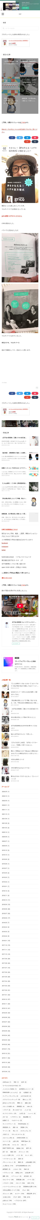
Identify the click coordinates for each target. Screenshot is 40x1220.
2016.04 (6, 1035)
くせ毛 (22, 1113)
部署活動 (20, 1179)
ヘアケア (6, 1110)
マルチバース (17, 1120)
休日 (30, 1183)
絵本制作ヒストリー (26, 1089)
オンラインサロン (9, 1113)
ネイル (15, 1145)
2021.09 (5, 818)
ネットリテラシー (9, 1124)
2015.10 (6, 1062)
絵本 (23, 1082)
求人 (15, 1131)
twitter (4, 550)
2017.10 (6, 954)
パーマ (30, 1179)
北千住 (6, 1145)
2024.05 (5, 791)
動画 (20, 1162)
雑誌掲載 (27, 1117)
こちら (23, 122)
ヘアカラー (8, 1183)
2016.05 (6, 1031)
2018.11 (5, 895)
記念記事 (29, 1173)
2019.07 (5, 868)
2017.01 (6, 995)
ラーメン (6, 1131)
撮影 (5, 1176)
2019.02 (5, 882)
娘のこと (27, 1099)
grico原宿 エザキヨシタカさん (12, 216)
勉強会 (20, 1148)
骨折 (16, 1082)
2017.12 (6, 945)
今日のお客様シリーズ (17, 759)
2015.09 (6, 1067)
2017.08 (6, 963)
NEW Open (25, 1141)
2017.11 (6, 949)
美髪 (13, 1152)
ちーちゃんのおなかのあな (12, 1085)
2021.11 (5, 809)
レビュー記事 (8, 1155)
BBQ (19, 1103)
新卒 (28, 1148)
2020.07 (5, 841)
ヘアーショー (16, 1176)
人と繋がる (8, 1165)
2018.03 (5, 931)
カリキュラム (26, 1131)
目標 (20, 1159)
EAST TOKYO (8, 1148)
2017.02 (6, 990)
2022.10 (5, 796)
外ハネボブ (17, 1110)
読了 (5, 1152)
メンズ (27, 1110)
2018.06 (6, 918)
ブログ (17, 1197)
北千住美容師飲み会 (23, 1165)
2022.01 (5, 805)
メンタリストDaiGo (10, 1089)
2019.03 (5, 877)
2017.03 (6, 986)
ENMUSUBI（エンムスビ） (12, 1092)
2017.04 (6, 981)
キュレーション (9, 1204)
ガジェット (7, 1193)
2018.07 (6, 913)
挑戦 (28, 1103)
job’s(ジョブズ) (9, 1103)
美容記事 (31, 1193)
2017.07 (6, 968)
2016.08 (6, 1017)
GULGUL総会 (23, 1124)
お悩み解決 (30, 1162)
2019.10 (5, 855)
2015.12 (6, 1053)
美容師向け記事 (29, 1186)
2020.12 (5, 832)
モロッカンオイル (18, 1134)
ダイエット (23, 1152)
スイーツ (6, 1141)
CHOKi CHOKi (22, 1138)
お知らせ (7, 1200)
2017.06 (6, 972)
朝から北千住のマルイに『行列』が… (22, 734)
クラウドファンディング (11, 1099)
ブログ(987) (4, 382)
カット (28, 1155)
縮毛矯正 (6, 1169)
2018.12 (5, 891)
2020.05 (5, 846)
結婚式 (6, 1120)
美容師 (24, 1127)
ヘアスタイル (20, 1200)
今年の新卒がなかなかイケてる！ (21, 768)
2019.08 (5, 864)
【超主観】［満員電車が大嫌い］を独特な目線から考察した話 (20, 453)
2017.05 (6, 977)
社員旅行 (27, 1092)
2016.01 (6, 1049)
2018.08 (6, 909)
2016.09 (6, 1013)
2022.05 (5, 800)
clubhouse (7, 1082)
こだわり (17, 1169)
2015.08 (6, 1071)
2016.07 (6, 1022)
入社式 (6, 1134)
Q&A (26, 1169)
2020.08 (5, 837)
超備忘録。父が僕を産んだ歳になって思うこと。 (16, 514)
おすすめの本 (26, 1096)
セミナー (19, 1193)
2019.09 (5, 859)
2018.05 (5, 922)
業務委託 (20, 1106)
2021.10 (5, 814)
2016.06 (6, 1026)
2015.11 (6, 1058)
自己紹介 (28, 1176)
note (29, 1106)
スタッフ (20, 1183)
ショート (31, 1113)
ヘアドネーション (9, 1159)
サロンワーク (8, 1179)
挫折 (15, 1127)
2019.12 (5, 850)
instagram (5, 546)
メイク (19, 1155)
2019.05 (5, 873)
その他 (7, 1197)
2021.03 (5, 828)
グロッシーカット (9, 1162)
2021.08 (5, 823)
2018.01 (6, 940)
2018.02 (5, 936)
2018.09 (6, 904)
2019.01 (5, 886)
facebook (5, 543)
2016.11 (6, 1004)
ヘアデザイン (15, 1117)
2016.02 (6, 1044)
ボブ (5, 1117)
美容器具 (6, 1127)
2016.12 (6, 999)
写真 (27, 1197)
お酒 (16, 1141)
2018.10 (6, 900)
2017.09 (6, 958)
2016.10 (6, 1008)
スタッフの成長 (8, 1106)
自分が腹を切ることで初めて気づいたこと (23, 717)
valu (23, 1145)
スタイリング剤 (8, 1138)
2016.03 (6, 1040)
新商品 (19, 1173)
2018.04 (5, 927)
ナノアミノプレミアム (10, 1096)
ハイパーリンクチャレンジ (12, 1186)
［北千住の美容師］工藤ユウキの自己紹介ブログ (16, 437)
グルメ (25, 1190)
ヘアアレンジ (8, 1173)
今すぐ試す (25, 8)
